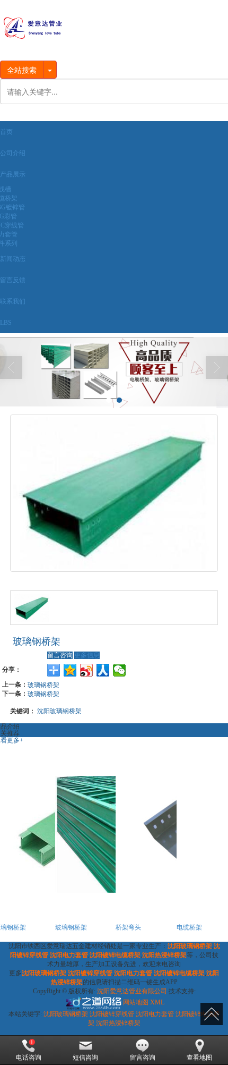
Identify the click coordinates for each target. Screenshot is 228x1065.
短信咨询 (85, 1057)
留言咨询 (60, 655)
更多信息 (87, 655)
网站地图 (135, 1002)
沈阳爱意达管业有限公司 (132, 991)
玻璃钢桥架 (43, 684)
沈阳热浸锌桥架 (118, 1023)
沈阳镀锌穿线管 (112, 1014)
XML (157, 1002)
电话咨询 (28, 1057)
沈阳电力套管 (155, 1014)
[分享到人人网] (103, 670)
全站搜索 (22, 69)
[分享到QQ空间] (70, 670)
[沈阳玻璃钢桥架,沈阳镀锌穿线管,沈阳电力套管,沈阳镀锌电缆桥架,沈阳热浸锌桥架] (114, 372)
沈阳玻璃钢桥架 (59, 710)
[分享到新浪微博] (86, 670)
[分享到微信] (119, 670)
